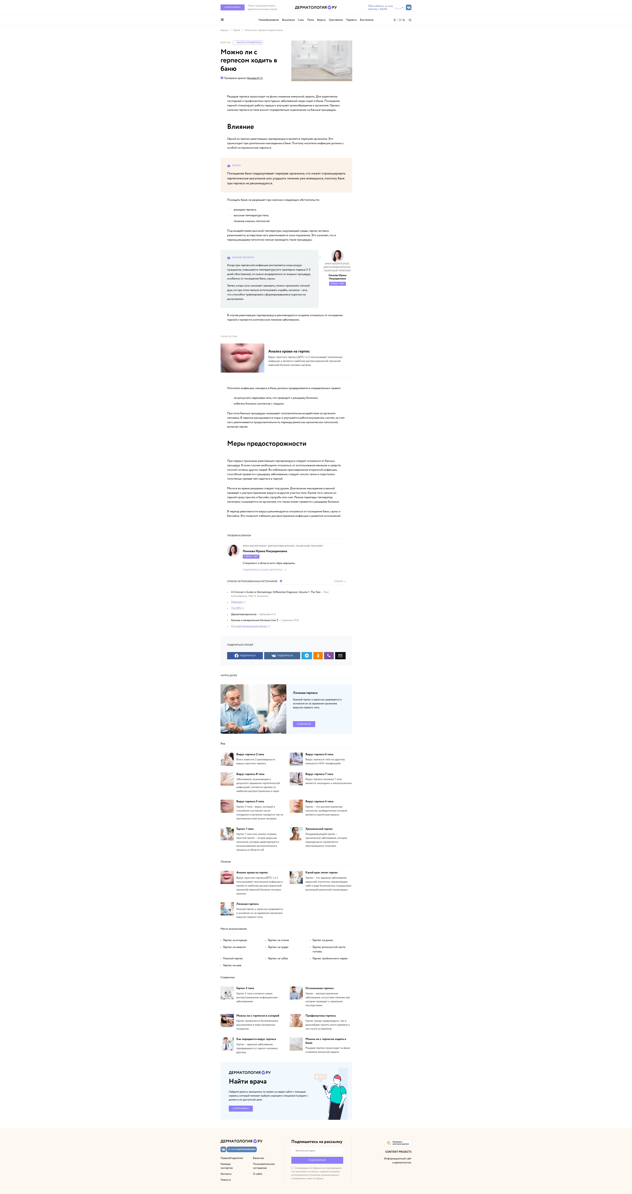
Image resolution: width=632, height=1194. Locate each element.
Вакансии (258, 1158)
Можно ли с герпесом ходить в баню (325, 1041)
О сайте (257, 1174)
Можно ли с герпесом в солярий (257, 1016)
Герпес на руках (323, 940)
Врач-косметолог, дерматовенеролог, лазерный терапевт (337, 267)
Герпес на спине (278, 940)
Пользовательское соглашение (264, 1166)
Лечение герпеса (305, 693)
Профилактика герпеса (320, 1016)
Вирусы (224, 30)
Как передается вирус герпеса (256, 1039)
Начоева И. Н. (255, 78)
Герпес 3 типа (245, 988)
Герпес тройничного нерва (330, 958)
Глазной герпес (233, 958)
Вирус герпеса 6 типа (319, 754)
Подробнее (304, 724)
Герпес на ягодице (235, 940)
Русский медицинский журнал (249, 626)
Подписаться (317, 1160)
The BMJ (236, 608)
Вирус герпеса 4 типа (319, 801)
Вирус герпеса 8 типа (250, 774)
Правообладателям (232, 1158)
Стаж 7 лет (337, 283)
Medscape (237, 602)
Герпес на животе (234, 947)
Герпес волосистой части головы (329, 949)
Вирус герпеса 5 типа (250, 801)
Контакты (226, 1174)
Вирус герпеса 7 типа (319, 774)
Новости (226, 1180)
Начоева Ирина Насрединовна (337, 277)
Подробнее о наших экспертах (262, 569)
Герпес (236, 30)
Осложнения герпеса (319, 988)
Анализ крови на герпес (289, 351)
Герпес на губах (278, 958)
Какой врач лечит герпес (321, 872)
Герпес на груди (278, 947)
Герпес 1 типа (244, 829)
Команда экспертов (227, 1166)
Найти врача (232, 7)
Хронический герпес (319, 829)
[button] (222, 20)
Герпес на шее (232, 965)
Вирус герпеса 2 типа (250, 754)
